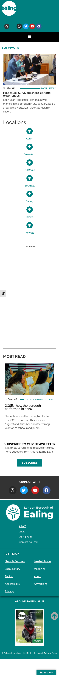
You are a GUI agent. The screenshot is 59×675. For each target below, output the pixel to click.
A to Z (22, 526)
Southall (30, 185)
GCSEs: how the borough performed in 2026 (23, 407)
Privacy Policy (50, 653)
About (37, 576)
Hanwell (29, 217)
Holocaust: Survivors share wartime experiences (27, 94)
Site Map (12, 554)
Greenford (29, 154)
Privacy (9, 591)
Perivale (29, 232)
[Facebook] (39, 26)
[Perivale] (29, 225)
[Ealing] (29, 194)
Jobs (22, 531)
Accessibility (12, 583)
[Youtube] (32, 26)
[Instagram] (19, 26)
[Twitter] (26, 26)
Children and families (36, 399)
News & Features (15, 561)
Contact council (28, 542)
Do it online (25, 536)
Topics (9, 576)
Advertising (41, 583)
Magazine (39, 568)
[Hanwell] (29, 209)
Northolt (30, 169)
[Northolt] (29, 162)
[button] (6, 26)
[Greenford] (29, 147)
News (51, 399)
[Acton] (29, 131)
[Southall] (29, 178)
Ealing (29, 201)
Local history (48, 88)
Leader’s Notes (42, 561)
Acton (29, 138)
